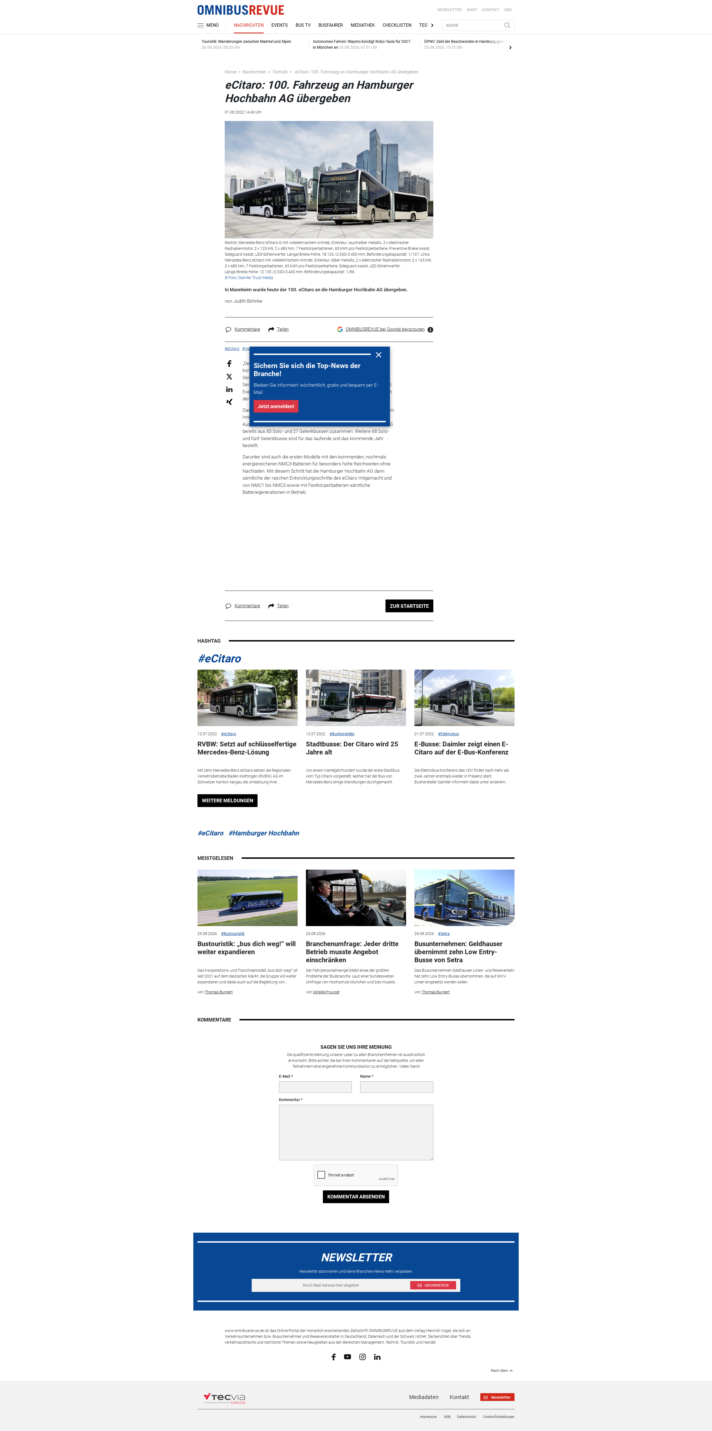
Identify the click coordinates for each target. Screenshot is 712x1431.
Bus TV (303, 25)
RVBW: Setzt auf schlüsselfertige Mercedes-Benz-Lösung (246, 748)
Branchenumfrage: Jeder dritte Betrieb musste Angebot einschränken (352, 952)
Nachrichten (249, 25)
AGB (447, 1417)
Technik (280, 72)
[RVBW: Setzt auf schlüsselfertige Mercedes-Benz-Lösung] (247, 698)
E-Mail (284, 1076)
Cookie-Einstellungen (499, 1417)
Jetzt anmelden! (276, 406)
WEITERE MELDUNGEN (227, 800)
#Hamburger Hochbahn (263, 833)
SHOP (472, 10)
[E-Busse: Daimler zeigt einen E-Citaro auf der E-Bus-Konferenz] (464, 698)
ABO (508, 10)
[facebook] (334, 1356)
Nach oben (499, 1371)
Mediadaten (424, 1397)
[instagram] (362, 1356)
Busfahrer (330, 25)
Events (279, 25)
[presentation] (510, 47)
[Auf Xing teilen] (229, 401)
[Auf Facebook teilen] (229, 363)
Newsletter (449, 10)
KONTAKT (490, 10)
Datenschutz (466, 1417)
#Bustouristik (232, 933)
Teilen (283, 329)
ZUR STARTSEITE (409, 606)
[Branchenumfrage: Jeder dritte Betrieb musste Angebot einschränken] (356, 898)
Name (365, 1076)
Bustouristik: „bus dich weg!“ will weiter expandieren (246, 948)
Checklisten (397, 25)
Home (230, 72)
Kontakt (459, 1397)
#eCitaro (219, 658)
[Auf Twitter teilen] (229, 376)
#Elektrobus (448, 734)
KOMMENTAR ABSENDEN (356, 1197)
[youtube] (347, 1356)
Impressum (428, 1417)
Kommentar (289, 1099)
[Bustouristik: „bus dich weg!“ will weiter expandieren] (247, 898)
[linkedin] (377, 1356)
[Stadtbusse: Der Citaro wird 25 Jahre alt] (356, 698)
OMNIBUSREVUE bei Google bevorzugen (385, 329)
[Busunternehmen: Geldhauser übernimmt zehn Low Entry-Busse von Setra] (464, 898)
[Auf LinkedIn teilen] (229, 389)
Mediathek (363, 25)
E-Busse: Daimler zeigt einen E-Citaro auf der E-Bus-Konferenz (461, 748)
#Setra (444, 933)
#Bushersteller (342, 734)
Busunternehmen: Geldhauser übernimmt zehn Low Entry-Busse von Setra (458, 952)
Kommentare (247, 329)
